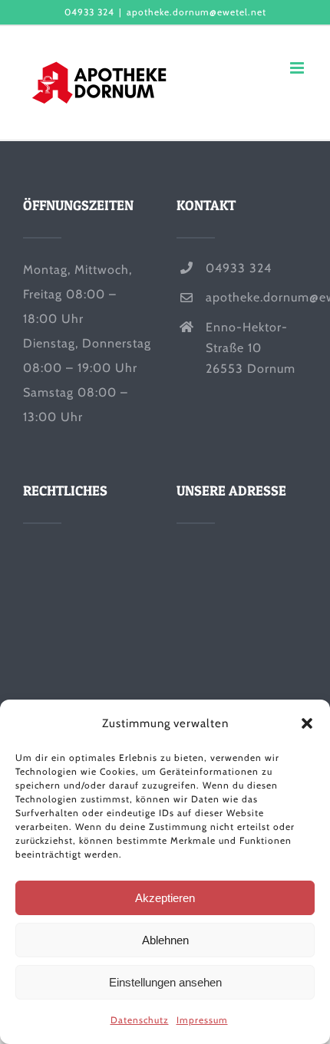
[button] (307, 723)
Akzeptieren (165, 897)
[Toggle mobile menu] (298, 68)
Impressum (202, 1020)
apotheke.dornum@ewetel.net (196, 12)
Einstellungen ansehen (165, 982)
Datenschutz (140, 1020)
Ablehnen (165, 940)
